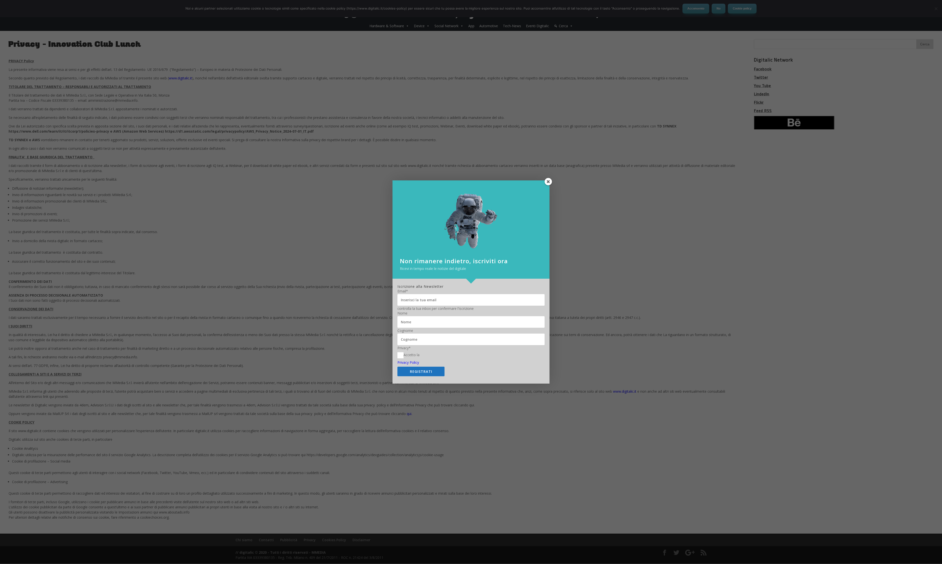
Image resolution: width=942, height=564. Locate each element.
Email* (402, 291)
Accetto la (411, 355)
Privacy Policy (408, 362)
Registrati (421, 371)
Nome (402, 313)
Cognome (405, 330)
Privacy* (404, 348)
